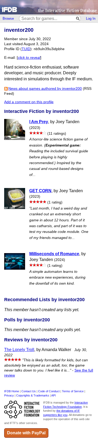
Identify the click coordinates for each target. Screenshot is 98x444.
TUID (26, 49)
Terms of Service (73, 391)
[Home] (49, 7)
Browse (8, 18)
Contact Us (28, 391)
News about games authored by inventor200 (45, 89)
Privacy (9, 395)
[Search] (78, 18)
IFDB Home (11, 391)
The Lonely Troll (19, 349)
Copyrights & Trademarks (32, 395)
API (53, 395)
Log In (90, 18)
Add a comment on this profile (29, 102)
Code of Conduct (49, 391)
